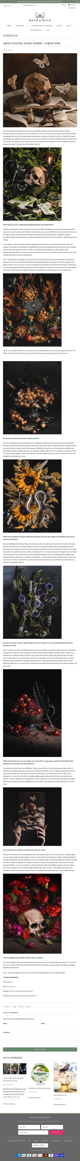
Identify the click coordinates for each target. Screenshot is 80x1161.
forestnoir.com (10, 986)
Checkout (72, 8)
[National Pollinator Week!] (40, 1074)
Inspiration (10, 35)
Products (20, 26)
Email (43, 1023)
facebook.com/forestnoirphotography (21, 991)
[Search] (5, 6)
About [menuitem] (59, 26)
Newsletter (44, 1141)
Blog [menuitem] (48, 30)
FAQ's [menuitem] (69, 26)
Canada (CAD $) (29, 5)
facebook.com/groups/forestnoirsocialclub (22, 996)
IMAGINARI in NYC (60, 1095)
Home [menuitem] (9, 26)
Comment (6, 1032)
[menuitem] (21, 26)
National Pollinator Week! (39, 1088)
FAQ (29, 1141)
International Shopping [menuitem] (41, 26)
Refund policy (68, 1141)
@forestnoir (9, 982)
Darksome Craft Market (26, 973)
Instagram (64, 353)
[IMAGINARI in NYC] (65, 1077)
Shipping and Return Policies (16, 1141)
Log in (63, 5)
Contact (36, 1141)
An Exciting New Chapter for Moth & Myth (13, 1079)
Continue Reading (9, 1104)
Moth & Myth (36, 1150)
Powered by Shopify (46, 1150)
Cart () (73, 5)
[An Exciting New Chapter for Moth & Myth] (14, 1068)
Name (5, 1023)
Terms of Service (55, 1141)
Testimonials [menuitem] (35, 30)
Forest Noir (42, 134)
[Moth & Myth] (40, 17)
